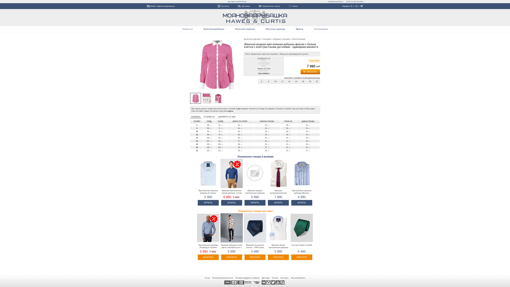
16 (296, 81)
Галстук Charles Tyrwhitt (301, 245)
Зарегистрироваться (166, 6)
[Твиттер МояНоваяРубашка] (273, 282)
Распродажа (321, 29)
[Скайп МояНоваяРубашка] (282, 282)
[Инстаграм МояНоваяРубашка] (268, 282)
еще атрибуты (263, 73)
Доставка (266, 278)
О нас (207, 278)
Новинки (187, 29)
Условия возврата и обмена (247, 278)
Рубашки (267, 39)
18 (303, 81)
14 (289, 81)
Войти (153, 6)
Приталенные (298, 39)
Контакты (285, 278)
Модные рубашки (282, 39)
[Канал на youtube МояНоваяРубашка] (278, 282)
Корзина (346, 6)
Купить (208, 203)
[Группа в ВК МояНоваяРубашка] (264, 282)
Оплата (275, 278)
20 (310, 81)
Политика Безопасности (222, 278)
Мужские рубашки (213, 29)
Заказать (311, 72)
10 (275, 81)
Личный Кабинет (298, 278)
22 (317, 81)
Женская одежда (275, 29)
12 (282, 81)
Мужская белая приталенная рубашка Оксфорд (278, 247)
